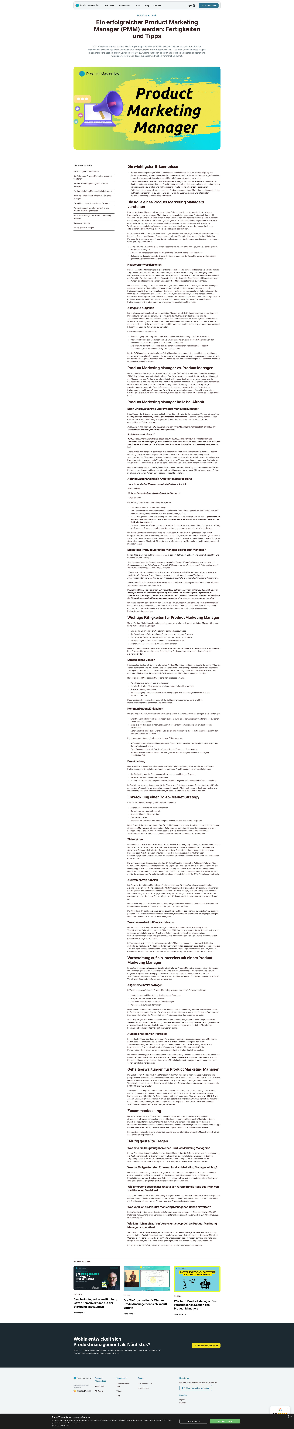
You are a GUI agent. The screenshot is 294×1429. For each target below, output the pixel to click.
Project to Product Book (123, 1385)
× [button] (291, 1416)
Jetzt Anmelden (209, 5)
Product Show (143, 1388)
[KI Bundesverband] (82, 1391)
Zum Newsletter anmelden (206, 1345)
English (182, 1400)
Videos (119, 1391)
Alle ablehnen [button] (194, 1421)
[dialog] (147, 1421)
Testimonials (124, 5)
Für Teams (109, 5)
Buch (138, 5)
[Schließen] (288, 1408)
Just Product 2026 (145, 1384)
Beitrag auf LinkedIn (185, 555)
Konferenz (158, 5)
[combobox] (288, 1416)
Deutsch (182, 1403)
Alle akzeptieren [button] (225, 1421)
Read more (80, 1423)
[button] (280, 1411)
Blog (147, 5)
